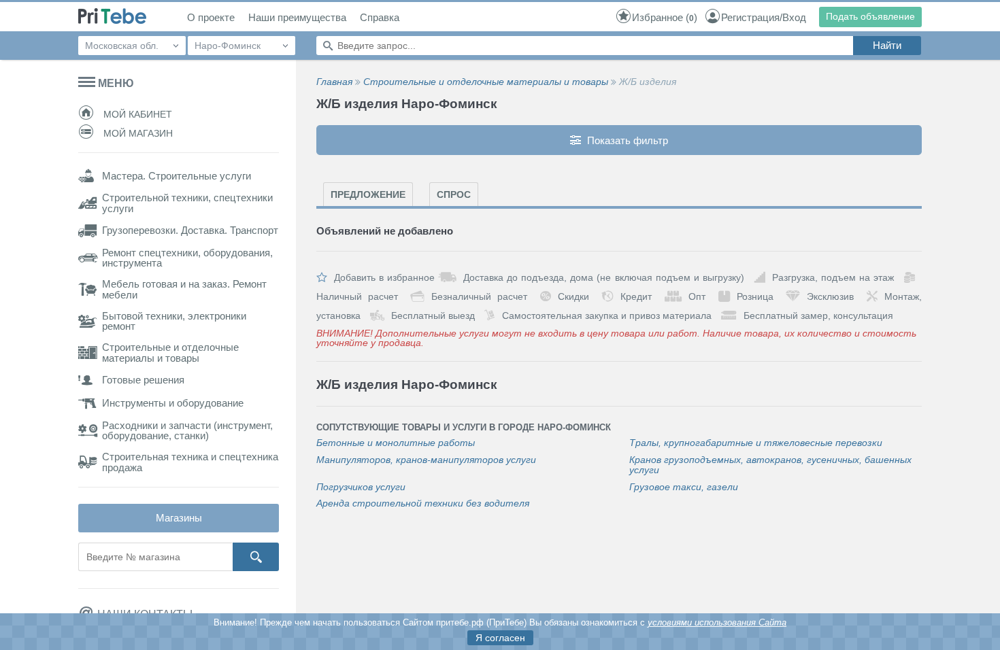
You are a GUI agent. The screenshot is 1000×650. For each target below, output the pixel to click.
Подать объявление (870, 16)
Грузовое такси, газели (683, 487)
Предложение (368, 194)
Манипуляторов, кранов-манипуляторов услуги (426, 460)
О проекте (211, 17)
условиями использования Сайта (717, 622)
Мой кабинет (136, 114)
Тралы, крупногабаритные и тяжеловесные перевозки (755, 443)
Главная (334, 81)
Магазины (179, 518)
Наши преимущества (297, 17)
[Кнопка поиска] (256, 557)
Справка (379, 17)
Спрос (454, 194)
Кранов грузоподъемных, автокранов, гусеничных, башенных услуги (770, 465)
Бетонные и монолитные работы (395, 443)
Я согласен (500, 637)
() (664, 17)
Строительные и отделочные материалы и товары (485, 81)
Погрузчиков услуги (360, 487)
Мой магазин (137, 133)
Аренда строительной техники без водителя (422, 503)
